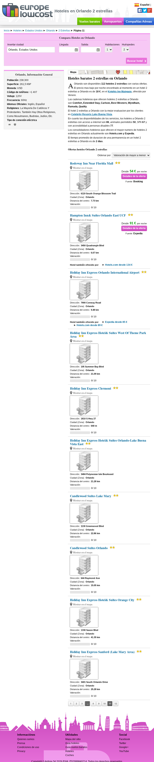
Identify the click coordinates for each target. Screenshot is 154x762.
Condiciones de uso (28, 747)
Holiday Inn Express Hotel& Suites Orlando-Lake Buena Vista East (108, 442)
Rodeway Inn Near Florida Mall (91, 163)
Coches (69, 755)
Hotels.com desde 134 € (119, 264)
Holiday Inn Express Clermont (90, 388)
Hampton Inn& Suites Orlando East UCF (98, 215)
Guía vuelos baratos (76, 747)
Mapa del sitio (73, 739)
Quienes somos (25, 739)
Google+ (124, 747)
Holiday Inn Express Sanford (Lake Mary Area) (102, 652)
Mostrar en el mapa (82, 168)
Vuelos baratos (89, 21)
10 (104, 703)
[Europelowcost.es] (27, 16)
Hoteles (69, 751)
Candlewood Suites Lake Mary (90, 496)
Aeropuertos (113, 21)
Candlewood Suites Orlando (89, 548)
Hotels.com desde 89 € (90, 325)
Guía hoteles (72, 743)
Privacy (21, 751)
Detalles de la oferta (134, 176)
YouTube (124, 751)
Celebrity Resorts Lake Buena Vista (91, 114)
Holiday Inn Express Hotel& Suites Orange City (102, 600)
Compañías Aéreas (139, 21)
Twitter (122, 743)
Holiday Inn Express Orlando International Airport (104, 272)
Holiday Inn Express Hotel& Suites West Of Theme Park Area (108, 335)
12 (115, 703)
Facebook (124, 739)
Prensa (21, 743)
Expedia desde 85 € (116, 322)
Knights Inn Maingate (120, 91)
